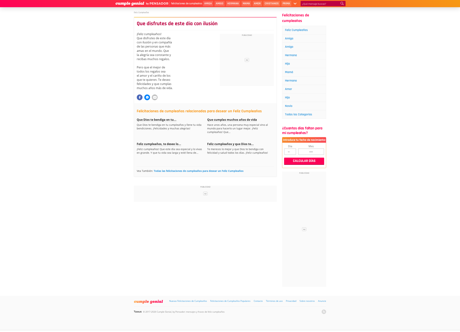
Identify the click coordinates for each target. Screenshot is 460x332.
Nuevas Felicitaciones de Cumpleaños (188, 300)
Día (290, 146)
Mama (246, 3)
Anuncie (322, 300)
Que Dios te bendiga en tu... (156, 120)
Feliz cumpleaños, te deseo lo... (159, 144)
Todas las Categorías (298, 114)
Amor (257, 3)
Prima (286, 3)
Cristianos (272, 3)
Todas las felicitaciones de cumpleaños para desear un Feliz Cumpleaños (198, 171)
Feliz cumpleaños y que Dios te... (230, 144)
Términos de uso (274, 300)
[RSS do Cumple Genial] (324, 312)
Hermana (233, 3)
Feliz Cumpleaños (296, 30)
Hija (287, 64)
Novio (288, 106)
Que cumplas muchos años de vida (232, 120)
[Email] (155, 97)
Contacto (258, 300)
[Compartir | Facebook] (139, 97)
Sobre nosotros (307, 300)
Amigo (219, 3)
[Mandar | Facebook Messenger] (147, 97)
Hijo (287, 97)
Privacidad (291, 300)
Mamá (289, 72)
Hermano (291, 80)
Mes (311, 146)
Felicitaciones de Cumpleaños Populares (230, 300)
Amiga (208, 3)
